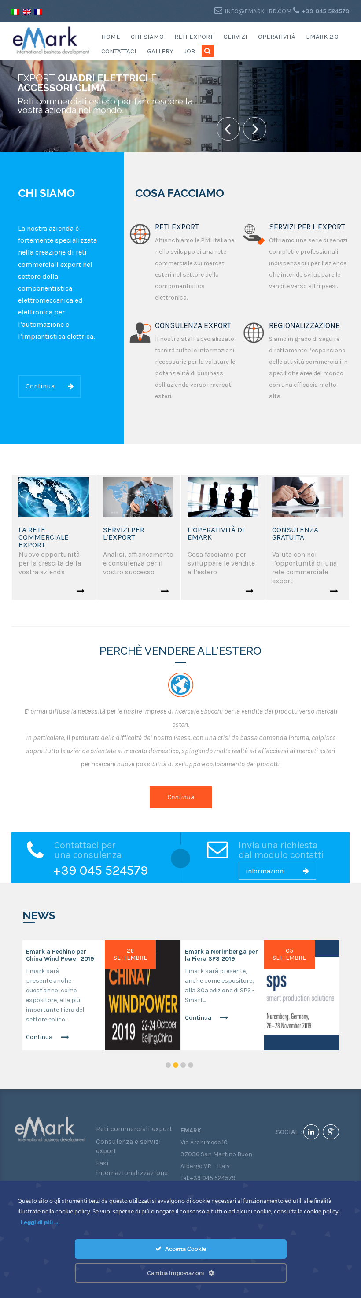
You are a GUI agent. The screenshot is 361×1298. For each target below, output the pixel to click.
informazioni (265, 871)
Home (110, 37)
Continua (39, 1037)
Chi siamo (147, 37)
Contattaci (118, 51)
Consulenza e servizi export (128, 1146)
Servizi (235, 37)
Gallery (160, 51)
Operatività (276, 37)
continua (40, 386)
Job (189, 51)
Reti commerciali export (134, 1129)
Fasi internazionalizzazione (132, 1167)
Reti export (193, 37)
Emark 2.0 (322, 37)
